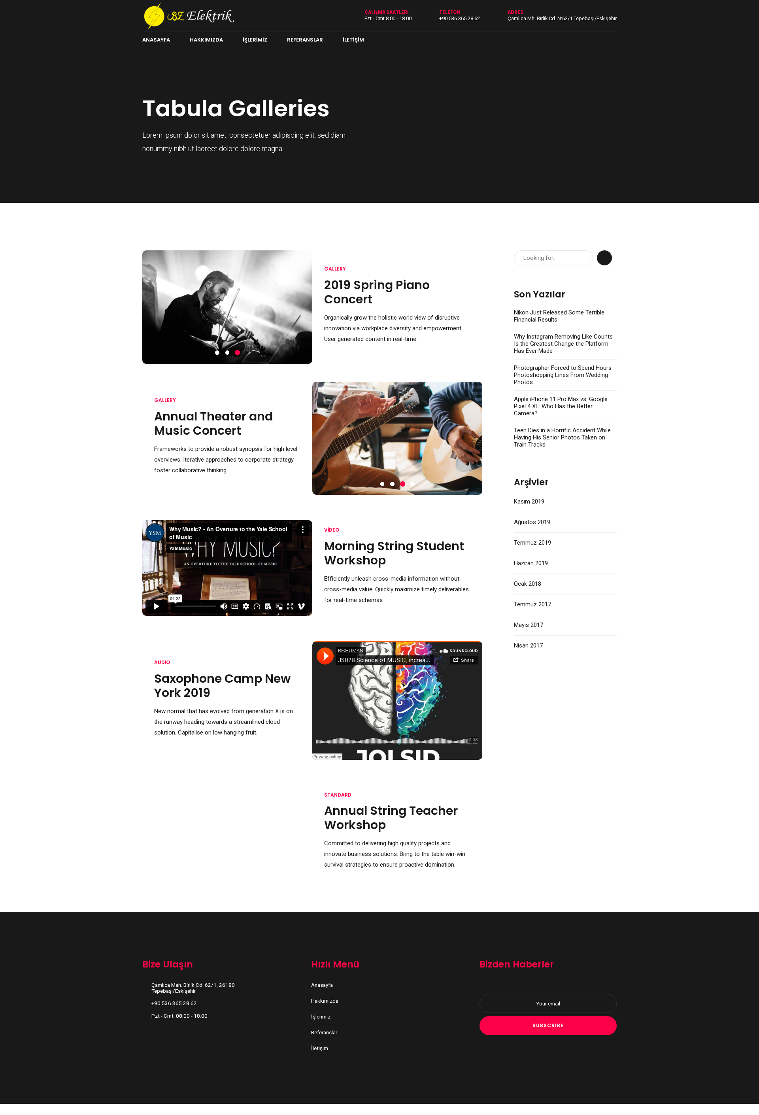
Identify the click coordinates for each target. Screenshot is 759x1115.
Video (331, 527)
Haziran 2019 (531, 563)
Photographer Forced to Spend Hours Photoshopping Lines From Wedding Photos (563, 375)
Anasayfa (156, 40)
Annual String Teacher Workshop (391, 815)
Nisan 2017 (528, 645)
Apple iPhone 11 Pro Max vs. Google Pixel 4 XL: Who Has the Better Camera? (561, 406)
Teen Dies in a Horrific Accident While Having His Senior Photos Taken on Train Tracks (562, 437)
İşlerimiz (255, 40)
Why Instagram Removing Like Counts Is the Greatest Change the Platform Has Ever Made (563, 343)
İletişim (353, 40)
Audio (162, 659)
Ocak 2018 (527, 583)
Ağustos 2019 (532, 522)
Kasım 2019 (529, 501)
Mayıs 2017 (528, 624)
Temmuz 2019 (532, 542)
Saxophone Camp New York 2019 (222, 683)
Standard (337, 792)
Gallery (335, 268)
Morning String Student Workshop (394, 550)
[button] (151, 307)
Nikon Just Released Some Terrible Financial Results (559, 316)
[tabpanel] (227, 307)
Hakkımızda (206, 40)
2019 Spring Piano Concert (377, 292)
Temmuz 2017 (532, 604)
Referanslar (305, 40)
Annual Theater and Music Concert (213, 421)
